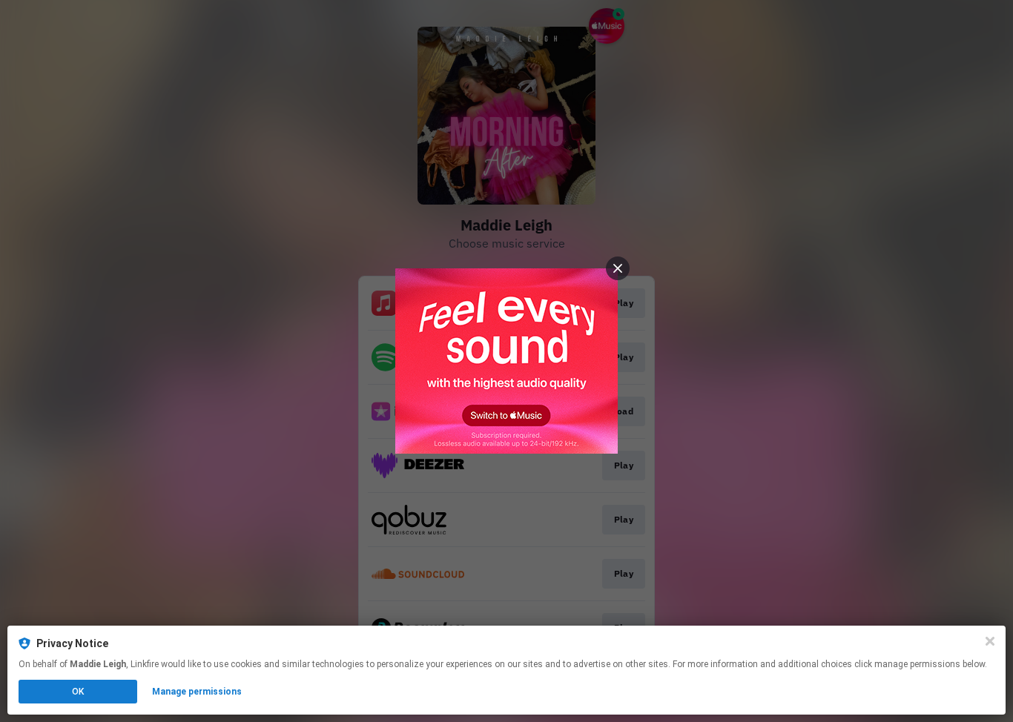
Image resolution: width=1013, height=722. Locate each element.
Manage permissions (197, 691)
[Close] (990, 641)
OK (78, 691)
